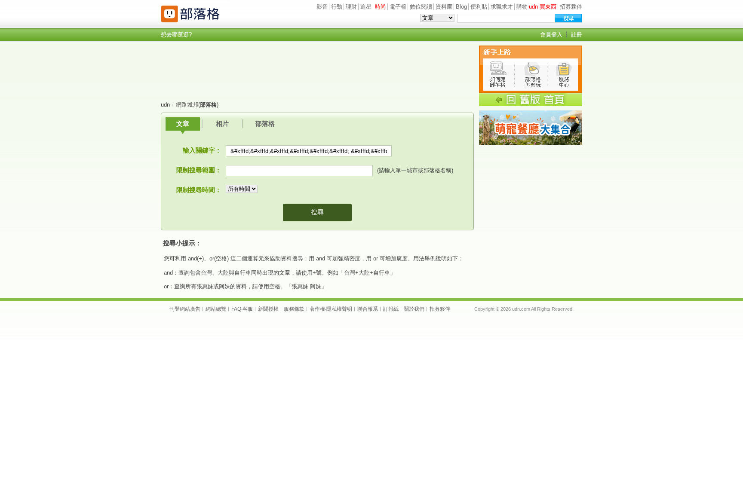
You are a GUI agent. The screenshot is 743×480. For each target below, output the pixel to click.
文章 (182, 123)
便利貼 (478, 6)
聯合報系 (367, 309)
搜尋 (317, 212)
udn (165, 104)
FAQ (236, 309)
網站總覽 (216, 309)
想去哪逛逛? (176, 34)
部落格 (265, 123)
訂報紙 (391, 309)
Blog (461, 6)
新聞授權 (268, 309)
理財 (351, 6)
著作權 (317, 309)
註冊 (576, 34)
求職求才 (502, 6)
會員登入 (551, 34)
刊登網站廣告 (184, 309)
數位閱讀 (421, 6)
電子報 (398, 6)
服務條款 (294, 309)
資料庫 (444, 6)
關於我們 (414, 309)
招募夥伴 (571, 6)
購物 (522, 6)
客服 (248, 309)
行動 (336, 6)
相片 (222, 123)
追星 (366, 6)
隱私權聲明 (339, 309)
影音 (322, 6)
